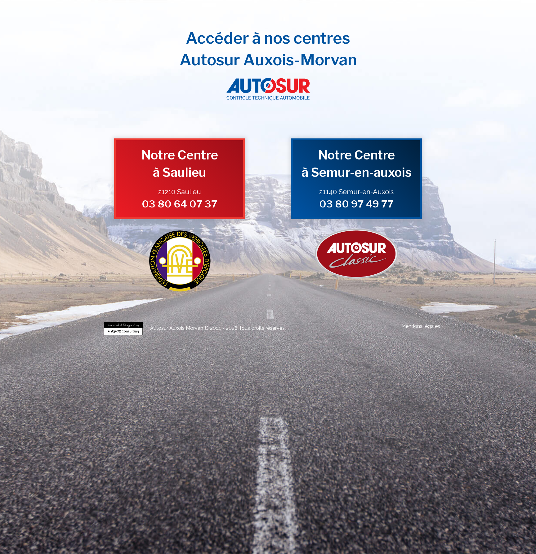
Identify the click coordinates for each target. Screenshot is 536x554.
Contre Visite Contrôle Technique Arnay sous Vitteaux (170, 473)
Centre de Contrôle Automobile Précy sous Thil (383, 396)
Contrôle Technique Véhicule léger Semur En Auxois (387, 404)
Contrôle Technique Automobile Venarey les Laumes (253, 431)
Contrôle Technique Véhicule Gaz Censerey (237, 518)
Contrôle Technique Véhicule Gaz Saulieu (318, 513)
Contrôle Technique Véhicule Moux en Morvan (252, 428)
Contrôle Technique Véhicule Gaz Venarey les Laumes (253, 510)
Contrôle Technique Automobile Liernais (162, 436)
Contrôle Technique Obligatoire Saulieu (316, 463)
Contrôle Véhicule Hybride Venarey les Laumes (148, 485)
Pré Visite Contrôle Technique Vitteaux (159, 532)
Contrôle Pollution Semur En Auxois (176, 480)
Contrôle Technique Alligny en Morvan (298, 391)
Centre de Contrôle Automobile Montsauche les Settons (375, 401)
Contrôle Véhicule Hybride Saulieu (149, 488)
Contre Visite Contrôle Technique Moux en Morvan (390, 476)
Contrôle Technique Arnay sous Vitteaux (298, 389)
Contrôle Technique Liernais (136, 391)
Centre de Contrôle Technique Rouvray (227, 414)
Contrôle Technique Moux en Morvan (357, 391)
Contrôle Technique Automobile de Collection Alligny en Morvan (368, 456)
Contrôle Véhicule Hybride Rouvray (268, 485)
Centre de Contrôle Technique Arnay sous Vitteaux (373, 414)
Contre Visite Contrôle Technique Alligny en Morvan (310, 476)
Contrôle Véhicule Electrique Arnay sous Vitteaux (150, 495)
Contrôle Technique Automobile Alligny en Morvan (379, 436)
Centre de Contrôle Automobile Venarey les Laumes (268, 394)
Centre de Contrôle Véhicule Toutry (139, 448)
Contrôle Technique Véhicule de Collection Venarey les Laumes (193, 376)
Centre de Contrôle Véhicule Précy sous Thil (282, 443)
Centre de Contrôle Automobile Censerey (239, 401)
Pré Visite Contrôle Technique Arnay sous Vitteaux (178, 530)
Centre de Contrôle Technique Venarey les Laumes (390, 411)
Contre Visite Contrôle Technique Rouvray (310, 471)
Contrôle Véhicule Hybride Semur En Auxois (329, 485)
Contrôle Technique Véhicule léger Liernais (392, 406)
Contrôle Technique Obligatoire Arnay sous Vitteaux (244, 463)
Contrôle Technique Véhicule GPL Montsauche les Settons (165, 510)
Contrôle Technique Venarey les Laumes (408, 386)
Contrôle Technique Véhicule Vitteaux (301, 426)
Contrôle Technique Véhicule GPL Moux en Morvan (248, 508)
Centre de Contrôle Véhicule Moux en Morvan (319, 446)
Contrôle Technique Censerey (410, 391)
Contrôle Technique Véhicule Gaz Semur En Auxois (159, 513)
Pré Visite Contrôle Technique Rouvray (307, 528)
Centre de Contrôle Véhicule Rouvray (307, 441)
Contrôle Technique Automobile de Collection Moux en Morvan (189, 458)
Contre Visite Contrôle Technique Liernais (387, 473)
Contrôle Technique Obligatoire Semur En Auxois (165, 463)
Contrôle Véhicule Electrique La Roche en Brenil (170, 498)
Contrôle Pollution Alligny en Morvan (202, 483)
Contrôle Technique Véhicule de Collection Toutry (231, 386)
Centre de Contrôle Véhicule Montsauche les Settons (209, 448)
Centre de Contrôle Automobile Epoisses (340, 394)
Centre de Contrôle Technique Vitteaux (373, 416)
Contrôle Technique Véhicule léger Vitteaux (147, 409)
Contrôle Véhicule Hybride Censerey (278, 490)
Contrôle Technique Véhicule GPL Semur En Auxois (231, 503)
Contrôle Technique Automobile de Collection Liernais (364, 453)
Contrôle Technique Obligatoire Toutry (301, 468)
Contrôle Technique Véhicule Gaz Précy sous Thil (390, 513)
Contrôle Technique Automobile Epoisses (326, 431)
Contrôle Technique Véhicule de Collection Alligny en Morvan (276, 384)
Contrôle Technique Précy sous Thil (402, 389)
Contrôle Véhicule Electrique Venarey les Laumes (179, 493)
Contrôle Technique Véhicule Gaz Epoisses (329, 510)
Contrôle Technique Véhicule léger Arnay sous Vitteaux (165, 406)
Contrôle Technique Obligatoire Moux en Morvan (168, 468)
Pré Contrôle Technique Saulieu (157, 523)
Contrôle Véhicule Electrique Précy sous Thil (282, 495)
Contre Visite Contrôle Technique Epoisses (244, 471)
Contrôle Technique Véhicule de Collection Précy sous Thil (192, 381)
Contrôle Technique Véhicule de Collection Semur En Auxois (184, 379)
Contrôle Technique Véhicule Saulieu (380, 423)
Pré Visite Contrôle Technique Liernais (380, 530)
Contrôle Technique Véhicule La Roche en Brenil (370, 426)
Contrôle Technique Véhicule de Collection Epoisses (284, 376)
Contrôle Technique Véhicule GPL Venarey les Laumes (310, 500)
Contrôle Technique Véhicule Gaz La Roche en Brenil (300, 515)
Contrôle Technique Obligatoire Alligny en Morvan (378, 466)
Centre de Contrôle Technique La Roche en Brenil (165, 419)
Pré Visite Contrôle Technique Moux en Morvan (382, 532)
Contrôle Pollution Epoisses (416, 478)
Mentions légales (420, 326)
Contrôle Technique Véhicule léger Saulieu (243, 406)
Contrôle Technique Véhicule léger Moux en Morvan (395, 409)
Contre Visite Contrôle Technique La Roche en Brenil (227, 476)
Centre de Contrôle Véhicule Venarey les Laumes (179, 441)
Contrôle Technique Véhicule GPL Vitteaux (304, 505)
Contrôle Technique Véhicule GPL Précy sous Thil (165, 505)
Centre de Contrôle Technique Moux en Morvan (321, 419)
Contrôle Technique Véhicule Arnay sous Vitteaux (311, 423)
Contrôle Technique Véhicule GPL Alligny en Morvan (167, 508)
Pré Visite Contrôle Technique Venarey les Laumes (176, 528)
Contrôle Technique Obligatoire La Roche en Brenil (298, 466)
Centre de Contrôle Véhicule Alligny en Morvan (246, 446)
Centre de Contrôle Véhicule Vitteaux (406, 443)
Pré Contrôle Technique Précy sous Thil (213, 523)
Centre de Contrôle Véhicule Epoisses (248, 441)
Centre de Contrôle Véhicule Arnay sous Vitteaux (150, 443)
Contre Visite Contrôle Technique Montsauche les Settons (289, 478)
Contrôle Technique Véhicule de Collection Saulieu (371, 379)
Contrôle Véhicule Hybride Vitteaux (325, 488)
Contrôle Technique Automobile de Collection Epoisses (396, 448)
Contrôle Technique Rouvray (186, 389)
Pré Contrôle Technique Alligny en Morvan (153, 525)
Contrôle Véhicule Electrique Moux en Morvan (319, 498)
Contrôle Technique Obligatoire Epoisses (338, 461)
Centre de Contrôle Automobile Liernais (163, 399)
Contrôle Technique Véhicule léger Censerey (153, 411)
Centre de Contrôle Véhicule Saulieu (218, 443)
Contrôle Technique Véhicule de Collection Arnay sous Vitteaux (281, 379)
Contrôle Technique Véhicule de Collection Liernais (279, 381)
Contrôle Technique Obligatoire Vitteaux (226, 466)
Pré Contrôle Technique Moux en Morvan (219, 525)
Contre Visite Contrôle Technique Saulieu (244, 473)
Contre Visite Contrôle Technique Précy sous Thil (316, 473)
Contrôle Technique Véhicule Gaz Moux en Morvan (162, 518)
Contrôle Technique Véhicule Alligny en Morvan (177, 428)
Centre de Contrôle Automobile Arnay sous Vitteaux (244, 396)
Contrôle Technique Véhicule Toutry (380, 428)
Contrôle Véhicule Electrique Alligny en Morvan (246, 498)
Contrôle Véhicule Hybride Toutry (333, 490)
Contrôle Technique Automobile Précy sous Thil (384, 433)
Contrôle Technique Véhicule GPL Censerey (323, 508)
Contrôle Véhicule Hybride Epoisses (213, 485)
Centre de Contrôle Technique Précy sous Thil (242, 416)
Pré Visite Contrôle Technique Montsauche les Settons (335, 535)
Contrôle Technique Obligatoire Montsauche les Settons (375, 468)
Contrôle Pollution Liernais (377, 480)
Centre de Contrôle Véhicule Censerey (386, 446)
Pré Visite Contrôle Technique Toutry (263, 535)
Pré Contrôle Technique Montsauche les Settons (391, 525)
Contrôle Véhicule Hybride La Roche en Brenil (390, 488)
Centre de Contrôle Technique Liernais (310, 416)
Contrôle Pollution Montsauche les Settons (401, 483)
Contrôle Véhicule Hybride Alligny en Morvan (146, 490)
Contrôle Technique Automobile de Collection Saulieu (184, 453)
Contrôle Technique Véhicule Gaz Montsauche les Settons (381, 518)
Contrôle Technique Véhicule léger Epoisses (243, 404)
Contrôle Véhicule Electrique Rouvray (307, 493)
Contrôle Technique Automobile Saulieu (316, 433)
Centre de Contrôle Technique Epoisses (165, 414)
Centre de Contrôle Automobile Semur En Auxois (166, 396)
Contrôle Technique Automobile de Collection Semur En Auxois (265, 451)
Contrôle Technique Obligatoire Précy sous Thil (384, 463)
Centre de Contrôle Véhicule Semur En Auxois (372, 441)
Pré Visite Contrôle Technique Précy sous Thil (313, 530)
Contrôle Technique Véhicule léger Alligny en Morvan (312, 409)
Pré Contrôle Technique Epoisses (217, 520)
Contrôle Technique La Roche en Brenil (236, 391)
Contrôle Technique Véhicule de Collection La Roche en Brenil (179, 384)
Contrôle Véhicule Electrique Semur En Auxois (372, 493)
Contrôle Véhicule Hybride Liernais (270, 488)
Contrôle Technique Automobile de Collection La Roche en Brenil (267, 456)
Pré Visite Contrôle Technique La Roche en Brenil (230, 532)
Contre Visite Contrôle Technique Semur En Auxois (383, 471)
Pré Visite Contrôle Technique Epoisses (247, 528)
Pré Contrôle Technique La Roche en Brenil (383, 523)
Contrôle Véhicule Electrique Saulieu (218, 495)
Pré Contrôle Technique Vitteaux (322, 523)
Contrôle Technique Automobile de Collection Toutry (366, 458)
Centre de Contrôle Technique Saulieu (175, 416)
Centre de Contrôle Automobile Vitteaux (226, 399)
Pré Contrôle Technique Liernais (270, 523)
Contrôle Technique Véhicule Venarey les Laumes (317, 421)
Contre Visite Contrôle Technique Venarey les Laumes (169, 471)
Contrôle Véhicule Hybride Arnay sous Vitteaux (400, 485)
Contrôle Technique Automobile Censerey (238, 438)
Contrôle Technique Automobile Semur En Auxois (165, 433)
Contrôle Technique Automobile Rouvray (389, 431)
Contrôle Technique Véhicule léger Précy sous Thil (317, 406)
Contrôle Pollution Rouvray (129, 480)
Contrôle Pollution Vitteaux (419, 480)
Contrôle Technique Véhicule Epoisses (386, 421)
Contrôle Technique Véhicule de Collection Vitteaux (360, 381)
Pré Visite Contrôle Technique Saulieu (247, 530)
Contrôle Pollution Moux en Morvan (258, 483)
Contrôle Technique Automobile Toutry (302, 438)
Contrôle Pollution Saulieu (284, 480)
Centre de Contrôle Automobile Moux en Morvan (168, 401)
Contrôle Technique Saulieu (352, 389)
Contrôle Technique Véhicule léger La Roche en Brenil (226, 409)
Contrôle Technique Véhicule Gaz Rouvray (396, 510)
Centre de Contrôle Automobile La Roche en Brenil (298, 399)
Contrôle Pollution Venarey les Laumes (365, 478)
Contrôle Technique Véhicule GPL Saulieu (390, 503)
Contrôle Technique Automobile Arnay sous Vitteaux (244, 433)
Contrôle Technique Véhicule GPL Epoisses (387, 500)
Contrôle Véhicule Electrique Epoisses (248, 493)
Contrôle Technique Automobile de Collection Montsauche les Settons (171, 461)
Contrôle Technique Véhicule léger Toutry (223, 411)
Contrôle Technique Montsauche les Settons (193, 394)
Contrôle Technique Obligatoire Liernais (163, 466)
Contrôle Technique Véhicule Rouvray (169, 423)
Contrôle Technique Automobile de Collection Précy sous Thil (274, 453)
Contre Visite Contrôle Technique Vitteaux (151, 476)
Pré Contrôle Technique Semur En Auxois (326, 520)
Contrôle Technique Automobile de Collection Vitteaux (173, 456)
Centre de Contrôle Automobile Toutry (301, 401)
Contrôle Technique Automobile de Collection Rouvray (174, 451)
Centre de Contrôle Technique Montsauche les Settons (234, 421)
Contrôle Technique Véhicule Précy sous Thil (175, 426)
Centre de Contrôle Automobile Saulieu (315, 396)
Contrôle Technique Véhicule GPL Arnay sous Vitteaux (314, 503)
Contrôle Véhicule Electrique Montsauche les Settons (226, 500)
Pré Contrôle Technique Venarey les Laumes (156, 520)
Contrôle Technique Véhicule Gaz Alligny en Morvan (384, 515)
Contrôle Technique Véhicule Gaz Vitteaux (224, 515)
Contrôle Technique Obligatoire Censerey (239, 468)
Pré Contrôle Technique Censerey (278, 525)
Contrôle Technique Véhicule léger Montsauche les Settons (303, 411)
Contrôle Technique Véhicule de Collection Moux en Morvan (372, 384)
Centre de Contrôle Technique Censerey (391, 419)
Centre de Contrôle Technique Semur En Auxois (296, 414)
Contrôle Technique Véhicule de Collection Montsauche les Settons (323, 386)
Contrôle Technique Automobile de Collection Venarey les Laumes (302, 448)
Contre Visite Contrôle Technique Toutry (212, 478)
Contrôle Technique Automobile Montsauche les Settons (376, 438)
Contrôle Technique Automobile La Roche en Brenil (299, 436)
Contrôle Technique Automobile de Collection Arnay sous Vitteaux (365, 451)
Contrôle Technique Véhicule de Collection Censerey (150, 386)
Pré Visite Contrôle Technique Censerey (202, 535)
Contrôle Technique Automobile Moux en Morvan (167, 438)
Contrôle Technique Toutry (137, 394)
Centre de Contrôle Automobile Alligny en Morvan (377, 399)
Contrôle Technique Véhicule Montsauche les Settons (170, 431)
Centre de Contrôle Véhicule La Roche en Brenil (170, 446)
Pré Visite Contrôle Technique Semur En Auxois (375, 528)
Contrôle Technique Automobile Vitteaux (226, 436)
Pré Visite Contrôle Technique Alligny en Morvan (307, 532)
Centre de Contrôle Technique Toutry (161, 421)
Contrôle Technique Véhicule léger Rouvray (312, 404)
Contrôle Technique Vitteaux (182, 391)
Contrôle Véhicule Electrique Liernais (347, 495)
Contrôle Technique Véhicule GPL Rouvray (158, 503)
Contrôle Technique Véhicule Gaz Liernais (157, 515)
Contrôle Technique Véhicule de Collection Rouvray (365, 376)
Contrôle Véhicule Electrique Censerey (386, 498)
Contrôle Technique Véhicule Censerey (320, 428)
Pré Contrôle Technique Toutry (329, 525)
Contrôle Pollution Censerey (307, 483)
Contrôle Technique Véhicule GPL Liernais (237, 505)
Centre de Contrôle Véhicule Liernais (347, 443)
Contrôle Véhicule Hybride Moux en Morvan (215, 490)
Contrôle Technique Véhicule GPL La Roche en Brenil (380, 505)
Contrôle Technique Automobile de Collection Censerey (282, 458)
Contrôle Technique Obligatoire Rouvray (400, 461)
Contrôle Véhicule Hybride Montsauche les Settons (399, 490)
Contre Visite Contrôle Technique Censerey (147, 478)
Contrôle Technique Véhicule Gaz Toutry (303, 518)
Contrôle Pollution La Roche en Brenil (144, 483)
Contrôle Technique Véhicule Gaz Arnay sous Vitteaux (242, 513)
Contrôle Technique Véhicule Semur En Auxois (235, 423)
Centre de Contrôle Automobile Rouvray (402, 394)
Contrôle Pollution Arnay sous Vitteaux (233, 480)
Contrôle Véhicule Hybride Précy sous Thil (209, 488)
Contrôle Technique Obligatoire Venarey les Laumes (266, 461)
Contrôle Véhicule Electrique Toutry (156, 500)
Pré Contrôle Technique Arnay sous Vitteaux (393, 520)
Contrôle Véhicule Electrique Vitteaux (406, 495)
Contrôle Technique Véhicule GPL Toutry (390, 508)
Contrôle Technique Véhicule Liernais (240, 426)
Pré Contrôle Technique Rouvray (268, 520)
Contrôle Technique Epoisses (141, 389)
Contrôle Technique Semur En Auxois (237, 389)
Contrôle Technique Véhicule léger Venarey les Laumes (164, 404)
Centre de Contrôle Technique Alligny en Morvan (244, 419)
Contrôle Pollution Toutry (349, 483)
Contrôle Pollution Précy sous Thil (330, 480)
